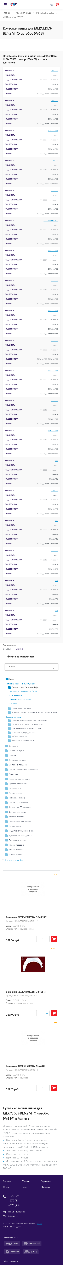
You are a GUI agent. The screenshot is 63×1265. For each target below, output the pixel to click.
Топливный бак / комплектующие (20, 684)
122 (56, 521)
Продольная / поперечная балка (23, 691)
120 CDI (54, 490)
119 (56, 460)
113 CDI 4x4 (53, 310)
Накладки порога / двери (20, 699)
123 (56, 581)
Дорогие (19, 649)
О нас (6, 1187)
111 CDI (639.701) (51, 220)
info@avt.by (13, 1216)
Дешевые (7, 649)
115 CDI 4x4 (53, 370)
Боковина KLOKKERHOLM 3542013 (26, 1066)
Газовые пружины (14, 717)
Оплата (26, 1181)
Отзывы (45, 1187)
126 (56, 610)
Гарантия (46, 1181)
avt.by (39, 1223)
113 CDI (54, 280)
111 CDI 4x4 (53, 250)
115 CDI (54, 340)
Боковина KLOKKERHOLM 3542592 (26, 917)
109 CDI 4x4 (53, 130)
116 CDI (54, 400)
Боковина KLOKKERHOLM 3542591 (26, 992)
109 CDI (54, 70)
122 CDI (54, 550)
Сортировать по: (10, 645)
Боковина (13, 703)
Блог (24, 1187)
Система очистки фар (14, 860)
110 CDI (54, 160)
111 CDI (54, 190)
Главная (7, 1181)
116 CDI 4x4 (53, 430)
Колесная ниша (15, 695)
